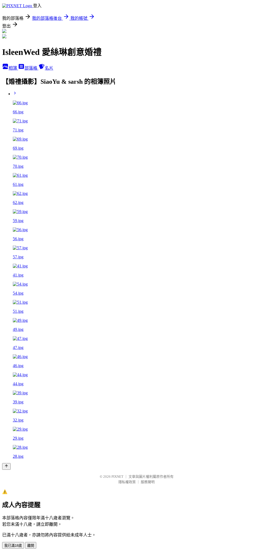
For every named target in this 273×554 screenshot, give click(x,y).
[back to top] (6, 466)
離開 (30, 546)
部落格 (31, 68)
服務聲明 (148, 482)
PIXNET (117, 477)
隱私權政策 (127, 482)
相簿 (13, 68)
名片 (49, 68)
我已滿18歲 (13, 546)
